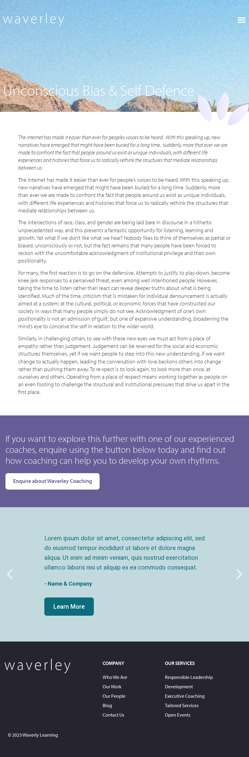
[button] (241, 19)
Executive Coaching (185, 696)
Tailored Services (182, 705)
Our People (114, 696)
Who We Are (115, 677)
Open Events (177, 715)
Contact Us (113, 715)
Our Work (112, 686)
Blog (107, 705)
